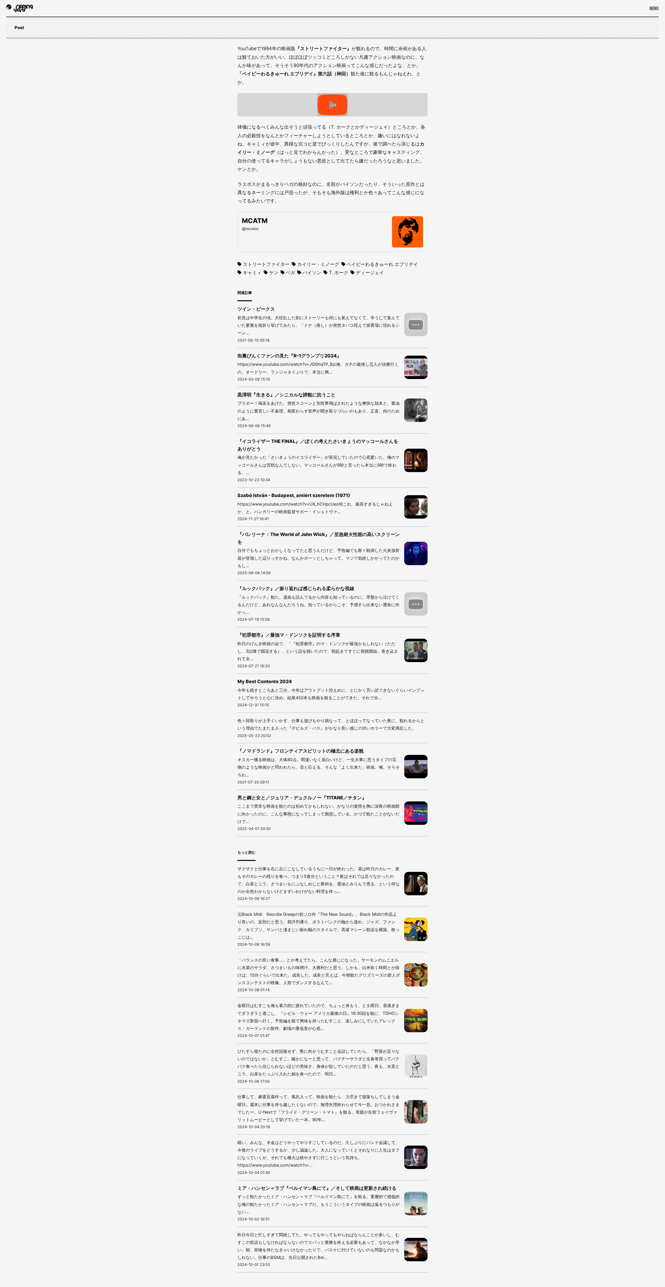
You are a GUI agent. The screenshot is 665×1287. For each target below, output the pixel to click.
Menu (654, 8)
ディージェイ (370, 272)
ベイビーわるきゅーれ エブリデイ (382, 264)
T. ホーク (338, 272)
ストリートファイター (266, 264)
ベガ (290, 272)
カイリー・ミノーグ (318, 264)
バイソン (312, 272)
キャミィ (252, 272)
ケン (273, 272)
